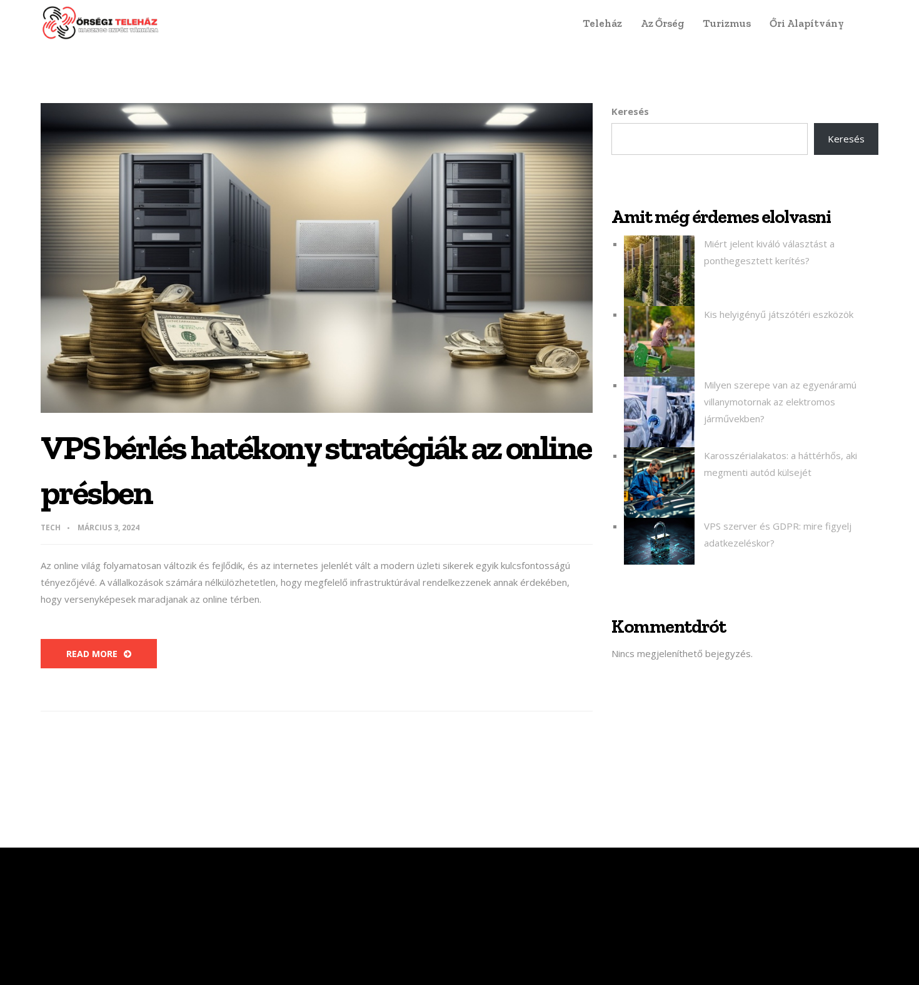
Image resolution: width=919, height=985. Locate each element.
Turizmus (727, 23)
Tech (51, 527)
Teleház (602, 23)
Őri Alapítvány (807, 23)
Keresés (630, 111)
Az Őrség (662, 23)
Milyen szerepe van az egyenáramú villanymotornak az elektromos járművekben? (780, 402)
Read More (92, 654)
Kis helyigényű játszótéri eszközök (778, 314)
